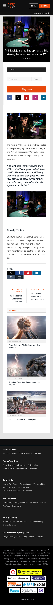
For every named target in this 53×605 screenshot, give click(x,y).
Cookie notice (21, 468)
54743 (45, 564)
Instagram (16, 506)
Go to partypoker (40, 13)
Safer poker (33, 465)
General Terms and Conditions (15, 521)
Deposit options (25, 453)
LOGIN (33, 6)
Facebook (34, 502)
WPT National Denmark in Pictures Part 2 (37, 297)
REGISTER (44, 6)
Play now (26, 89)
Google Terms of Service (33, 537)
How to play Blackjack (11, 490)
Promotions (27, 490)
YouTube (6, 506)
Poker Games (25, 484)
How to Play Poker (10, 484)
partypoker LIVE (21, 502)
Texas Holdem (39, 484)
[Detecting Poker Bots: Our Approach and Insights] (26, 366)
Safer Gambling (36, 521)
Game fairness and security (14, 465)
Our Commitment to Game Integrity (22, 419)
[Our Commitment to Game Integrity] (26, 404)
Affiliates (33, 468)
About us (6, 453)
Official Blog (7, 502)
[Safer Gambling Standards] (41, 592)
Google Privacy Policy (11, 537)
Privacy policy (8, 468)
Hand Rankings (9, 487)
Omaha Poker (23, 487)
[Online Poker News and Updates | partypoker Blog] (11, 5)
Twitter (43, 502)
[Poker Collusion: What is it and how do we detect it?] (26, 329)
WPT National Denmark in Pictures (16, 299)
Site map (37, 453)
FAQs (14, 453)
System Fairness (9, 525)
